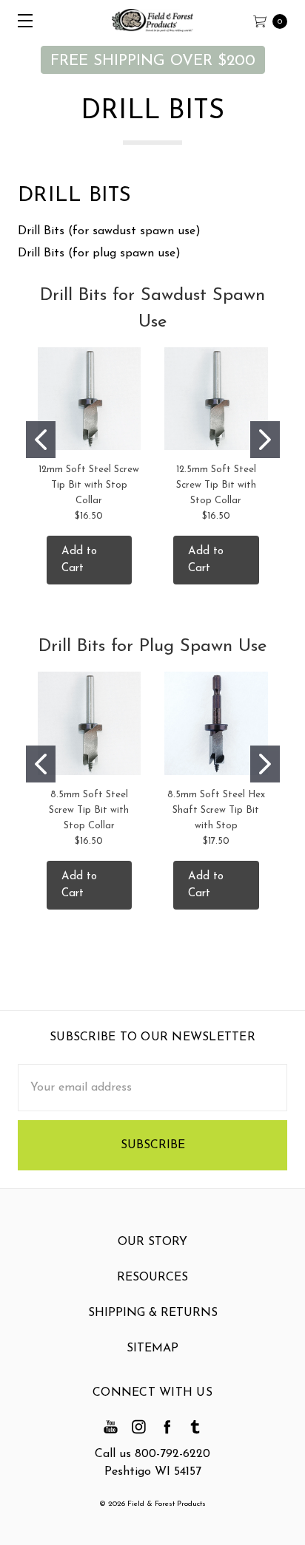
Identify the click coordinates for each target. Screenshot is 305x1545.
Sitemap (152, 1348)
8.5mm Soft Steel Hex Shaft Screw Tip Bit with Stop (216, 810)
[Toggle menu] (20, 20)
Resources (152, 1277)
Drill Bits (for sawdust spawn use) (109, 231)
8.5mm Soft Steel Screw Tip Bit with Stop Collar (89, 810)
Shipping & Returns (153, 1313)
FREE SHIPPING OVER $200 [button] (152, 61)
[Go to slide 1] (41, 439)
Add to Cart (79, 560)
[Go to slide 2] (265, 439)
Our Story (152, 1242)
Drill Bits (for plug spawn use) (99, 253)
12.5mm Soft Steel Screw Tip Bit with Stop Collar (216, 485)
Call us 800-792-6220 (152, 1454)
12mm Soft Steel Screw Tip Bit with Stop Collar (88, 485)
